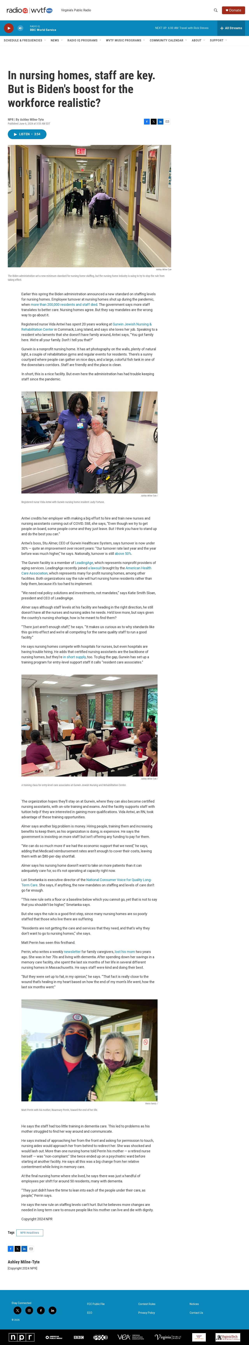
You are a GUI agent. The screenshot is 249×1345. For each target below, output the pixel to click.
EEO (89, 1312)
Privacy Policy (146, 1312)
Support (217, 40)
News (55, 40)
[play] (9, 28)
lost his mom (125, 952)
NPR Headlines (29, 1232)
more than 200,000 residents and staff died (64, 304)
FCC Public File (96, 1304)
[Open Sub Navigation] (45, 40)
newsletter (72, 952)
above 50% (123, 554)
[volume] (20, 28)
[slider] (26, 28)
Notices (194, 1304)
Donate (235, 10)
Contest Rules (146, 1304)
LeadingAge (84, 563)
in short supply (74, 657)
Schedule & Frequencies (23, 40)
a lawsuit (95, 568)
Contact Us (196, 1312)
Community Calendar (166, 40)
